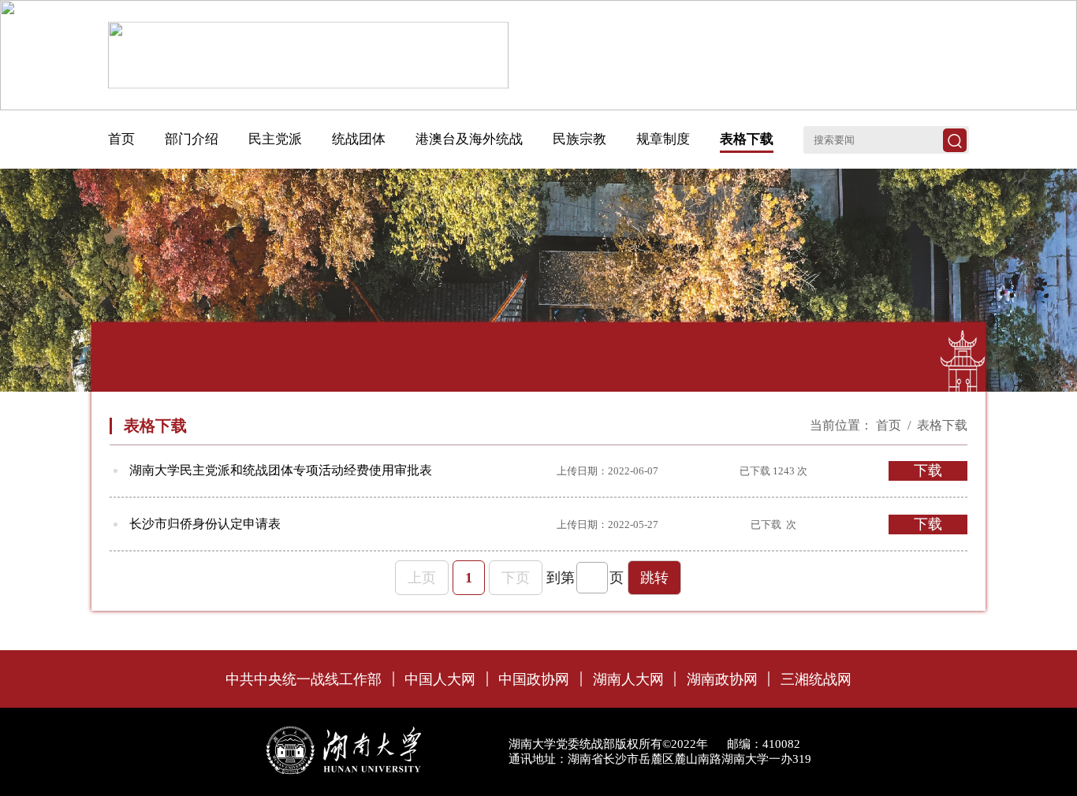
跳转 (654, 578)
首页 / (895, 425)
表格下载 (942, 425)
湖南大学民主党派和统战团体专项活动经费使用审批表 (280, 470)
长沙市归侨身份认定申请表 (205, 523)
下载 (928, 470)
